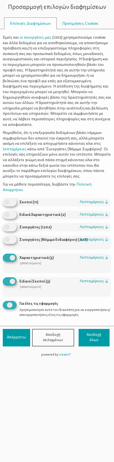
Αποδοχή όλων (94, 337)
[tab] (30, 23)
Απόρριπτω (16, 337)
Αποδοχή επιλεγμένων (53, 337)
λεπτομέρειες (94, 201)
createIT (65, 355)
